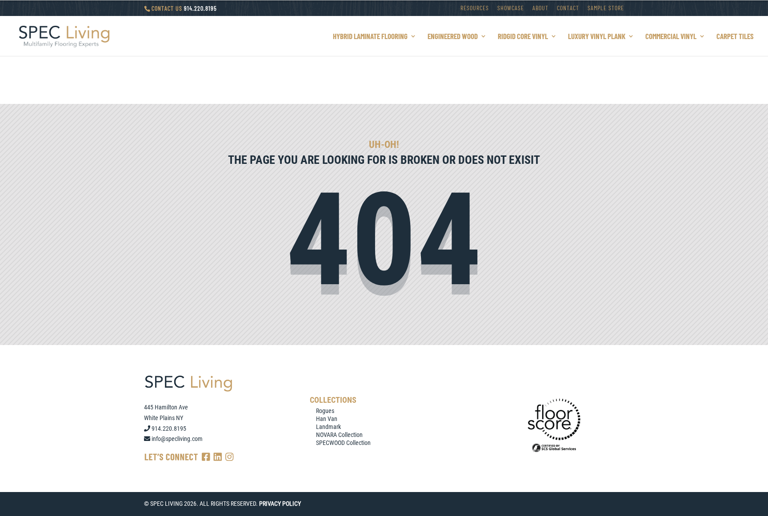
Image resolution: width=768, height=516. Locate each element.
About (540, 8)
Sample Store (606, 8)
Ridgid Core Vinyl (523, 36)
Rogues (325, 410)
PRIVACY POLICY (280, 503)
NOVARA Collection (339, 434)
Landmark (328, 426)
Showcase (510, 8)
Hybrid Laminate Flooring (370, 36)
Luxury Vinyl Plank (596, 36)
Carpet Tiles (735, 36)
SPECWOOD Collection (343, 442)
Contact (568, 8)
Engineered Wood (453, 36)
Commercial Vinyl (670, 36)
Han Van (326, 418)
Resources (474, 8)
